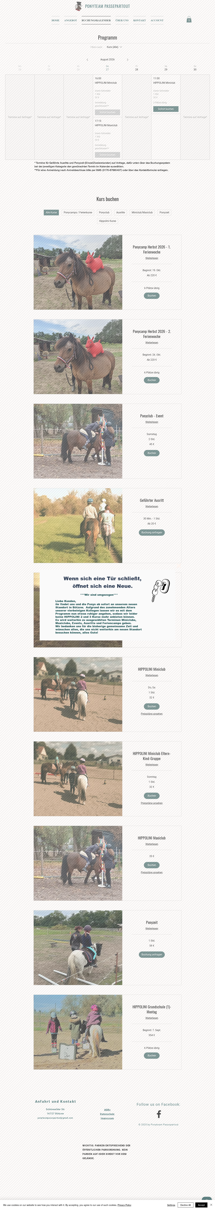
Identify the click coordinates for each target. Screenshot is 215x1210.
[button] (178, 565)
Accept (201, 1205)
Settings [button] (171, 1205)
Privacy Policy (124, 1205)
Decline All (185, 1205)
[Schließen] (211, 1204)
